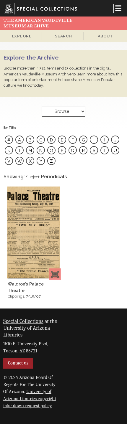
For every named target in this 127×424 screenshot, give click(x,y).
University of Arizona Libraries (26, 331)
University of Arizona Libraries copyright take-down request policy (29, 398)
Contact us (18, 363)
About (105, 36)
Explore (22, 36)
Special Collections (23, 321)
